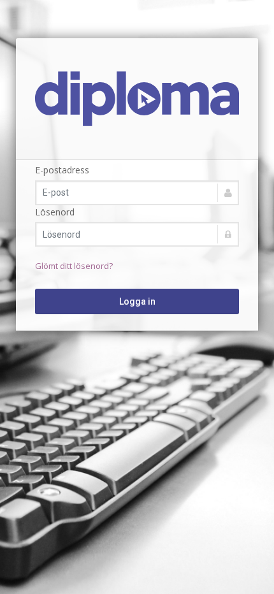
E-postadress (62, 170)
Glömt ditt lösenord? (74, 266)
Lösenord (55, 212)
